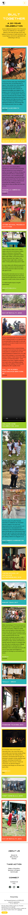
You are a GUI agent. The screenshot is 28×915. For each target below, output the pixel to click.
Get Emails (14, 872)
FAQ (14, 883)
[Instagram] (14, 887)
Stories (14, 859)
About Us (14, 855)
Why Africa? (14, 857)
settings (20, 909)
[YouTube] (18, 887)
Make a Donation (14, 868)
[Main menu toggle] (24, 3)
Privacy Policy (14, 897)
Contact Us (14, 882)
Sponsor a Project (14, 870)
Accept (4, 912)
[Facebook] (10, 887)
